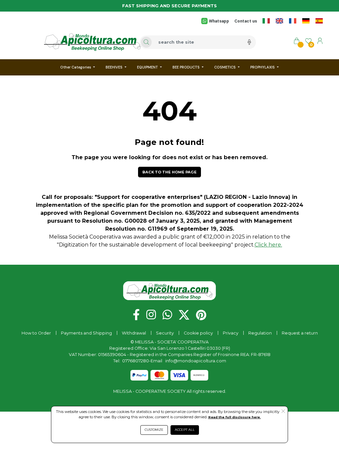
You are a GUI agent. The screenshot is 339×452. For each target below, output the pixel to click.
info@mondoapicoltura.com (195, 360)
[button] (169, 172)
